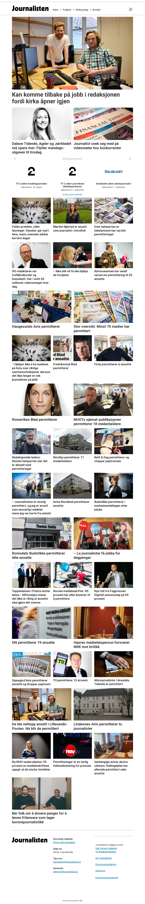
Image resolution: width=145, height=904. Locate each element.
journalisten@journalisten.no (67, 862)
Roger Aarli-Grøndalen (64, 842)
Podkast (67, 10)
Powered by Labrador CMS (72, 901)
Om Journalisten (103, 858)
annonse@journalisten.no (65, 871)
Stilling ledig (82, 10)
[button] (15, 158)
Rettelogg (100, 870)
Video (55, 10)
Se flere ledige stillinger (72, 194)
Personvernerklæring (105, 864)
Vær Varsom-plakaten (106, 848)
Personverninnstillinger (106, 877)
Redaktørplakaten (107, 851)
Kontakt (96, 10)
